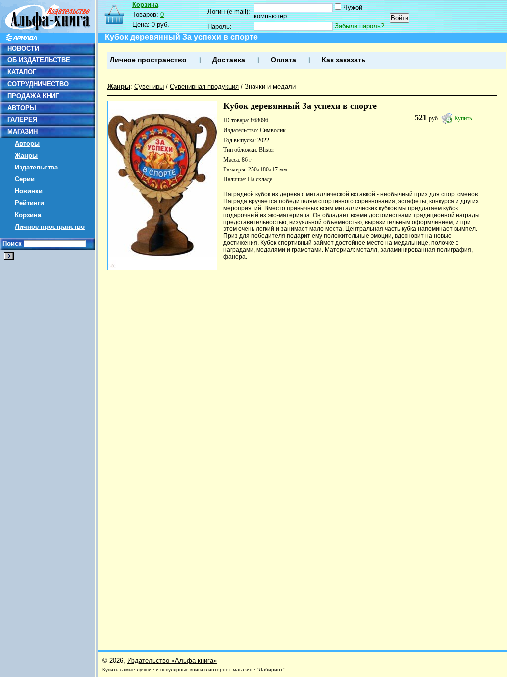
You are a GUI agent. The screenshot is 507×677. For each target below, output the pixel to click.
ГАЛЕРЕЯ (22, 119)
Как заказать (344, 60)
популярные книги (181, 669)
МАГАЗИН (22, 131)
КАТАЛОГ (21, 72)
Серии (25, 179)
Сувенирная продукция (204, 86)
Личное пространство (50, 226)
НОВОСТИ (23, 48)
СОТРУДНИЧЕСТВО (38, 84)
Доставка (228, 60)
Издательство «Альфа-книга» (172, 660)
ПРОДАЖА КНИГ (33, 96)
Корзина (28, 215)
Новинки (29, 191)
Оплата (283, 60)
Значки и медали (270, 86)
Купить (463, 118)
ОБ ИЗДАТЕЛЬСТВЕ (38, 60)
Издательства (36, 167)
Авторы (27, 143)
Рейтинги (29, 203)
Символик (273, 130)
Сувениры (149, 86)
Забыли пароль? (359, 26)
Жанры (26, 155)
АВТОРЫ (21, 108)
